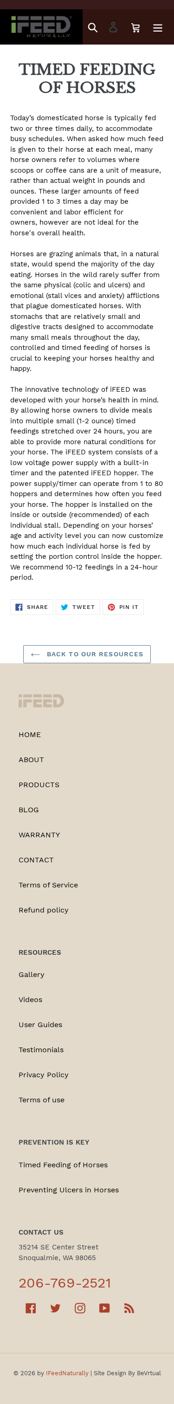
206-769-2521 (65, 1283)
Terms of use (41, 1099)
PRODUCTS (39, 784)
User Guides (40, 1024)
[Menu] (158, 27)
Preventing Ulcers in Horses (69, 1189)
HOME (30, 734)
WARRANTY (39, 834)
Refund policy (44, 910)
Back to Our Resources (94, 654)
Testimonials (41, 1049)
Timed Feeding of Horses (63, 1164)
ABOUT (31, 759)
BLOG (29, 809)
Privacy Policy (44, 1074)
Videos (30, 999)
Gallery (32, 974)
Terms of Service (48, 884)
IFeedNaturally (67, 1373)
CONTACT (36, 859)
